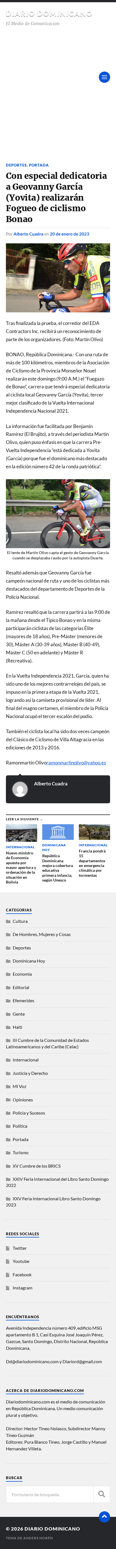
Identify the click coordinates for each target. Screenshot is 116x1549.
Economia (22, 974)
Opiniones (23, 1099)
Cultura (20, 921)
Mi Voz (19, 1086)
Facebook (22, 1274)
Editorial (21, 987)
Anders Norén (38, 1538)
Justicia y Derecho (30, 1073)
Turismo (20, 1152)
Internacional (26, 1059)
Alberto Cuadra (28, 233)
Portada (39, 165)
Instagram (22, 1287)
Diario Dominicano (49, 13)
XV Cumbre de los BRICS (37, 1165)
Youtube (21, 1261)
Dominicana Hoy (29, 960)
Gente (19, 1013)
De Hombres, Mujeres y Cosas (42, 934)
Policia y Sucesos (29, 1112)
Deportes (16, 165)
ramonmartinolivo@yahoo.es (76, 763)
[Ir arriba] (104, 1516)
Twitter (20, 1248)
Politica (20, 1126)
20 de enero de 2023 (69, 233)
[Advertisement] (58, 87)
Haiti (17, 1027)
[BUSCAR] (101, 1494)
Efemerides (23, 1000)
